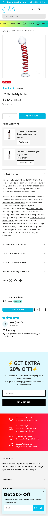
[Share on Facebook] (15, 280)
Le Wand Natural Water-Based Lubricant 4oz (28, 132)
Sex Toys (5, 30)
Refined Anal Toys (35, 208)
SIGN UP (38, 508)
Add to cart (32, 116)
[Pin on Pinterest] (20, 280)
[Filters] (37, 310)
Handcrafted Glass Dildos (13, 202)
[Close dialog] (43, 491)
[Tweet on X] (10, 280)
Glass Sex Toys (16, 30)
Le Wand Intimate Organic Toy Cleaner (28, 153)
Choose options (25, 162)
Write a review (18, 310)
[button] (8, 88)
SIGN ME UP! (24, 402)
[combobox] (24, 16)
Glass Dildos (28, 30)
